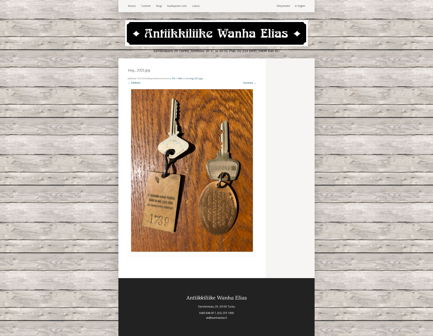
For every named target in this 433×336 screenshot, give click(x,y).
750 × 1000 (177, 78)
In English (300, 5)
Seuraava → (249, 82)
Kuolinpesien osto (177, 5)
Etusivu (132, 5)
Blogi (159, 5)
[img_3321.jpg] (192, 170)
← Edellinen (134, 82)
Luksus (196, 5)
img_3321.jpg (196, 78)
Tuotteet (146, 5)
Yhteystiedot (283, 5)
